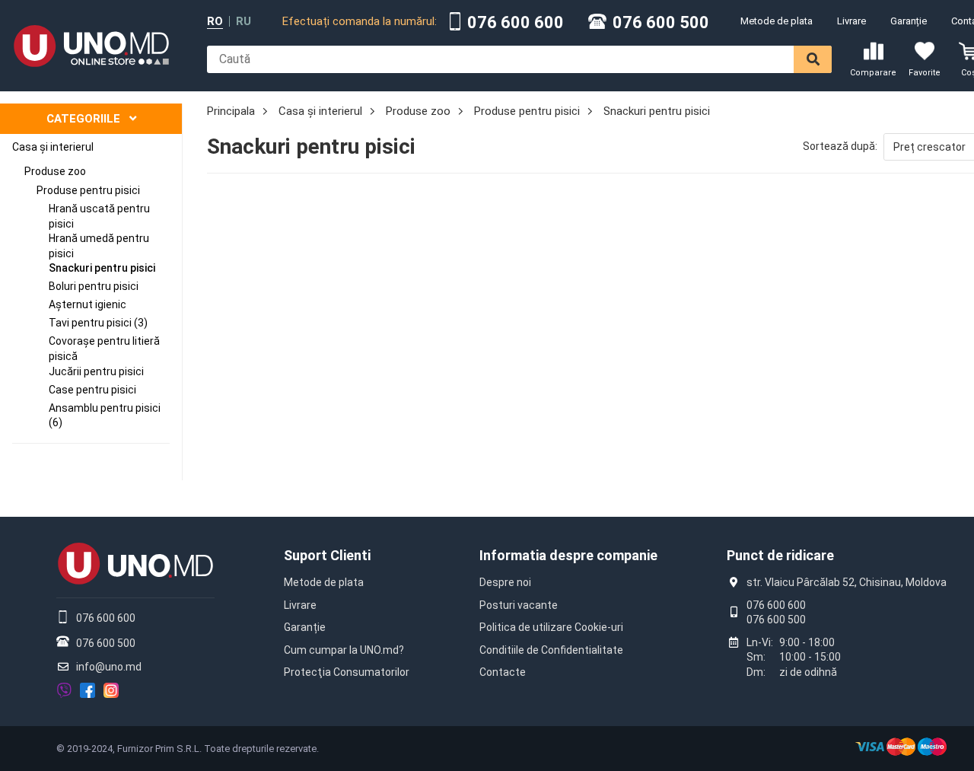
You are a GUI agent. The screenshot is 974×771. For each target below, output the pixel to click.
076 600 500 (661, 22)
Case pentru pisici (92, 390)
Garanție (908, 21)
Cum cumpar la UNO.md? (344, 650)
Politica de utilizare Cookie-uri (551, 627)
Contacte (502, 672)
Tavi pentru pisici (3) (98, 323)
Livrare (851, 21)
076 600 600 (515, 22)
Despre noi (505, 582)
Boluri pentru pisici (93, 286)
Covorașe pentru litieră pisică (104, 348)
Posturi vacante (518, 605)
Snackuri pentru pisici (102, 268)
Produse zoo (55, 171)
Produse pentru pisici (88, 190)
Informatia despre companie (568, 555)
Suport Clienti (327, 555)
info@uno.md (109, 667)
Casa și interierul (53, 147)
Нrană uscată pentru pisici (99, 216)
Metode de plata (776, 21)
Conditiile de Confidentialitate (551, 650)
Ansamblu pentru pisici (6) (105, 415)
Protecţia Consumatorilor (346, 672)
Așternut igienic (87, 304)
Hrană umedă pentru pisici (99, 246)
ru (243, 21)
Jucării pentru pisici (96, 371)
